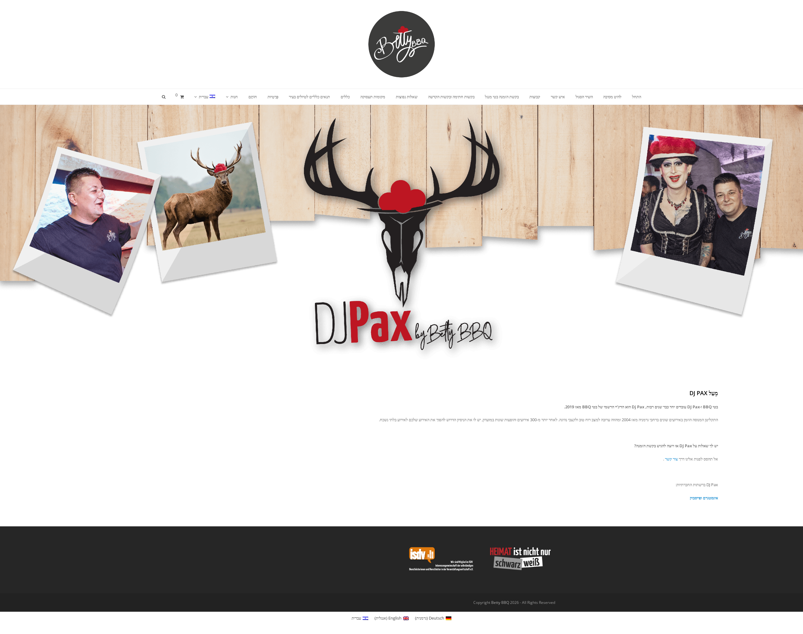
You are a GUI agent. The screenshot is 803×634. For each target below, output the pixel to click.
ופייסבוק (696, 498)
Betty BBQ (500, 602)
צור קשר (671, 459)
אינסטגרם (710, 498)
